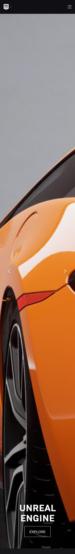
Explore (37, 531)
